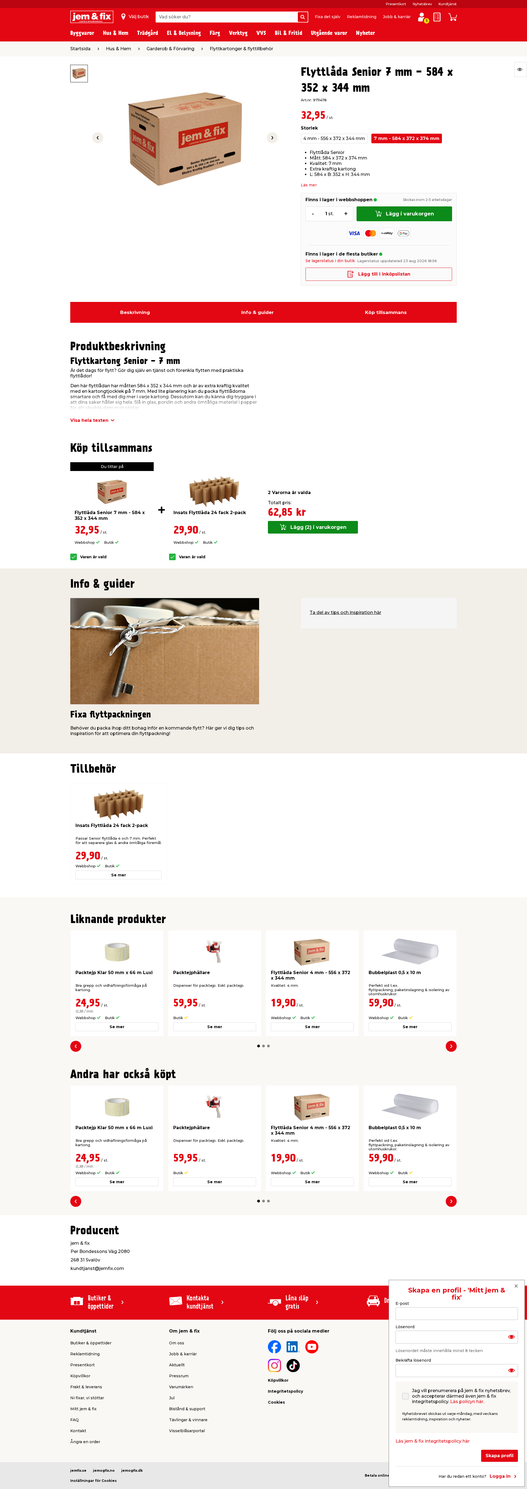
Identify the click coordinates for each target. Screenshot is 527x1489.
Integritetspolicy (285, 1391)
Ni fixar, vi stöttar (87, 1397)
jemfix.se (78, 1470)
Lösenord (405, 1326)
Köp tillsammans (386, 312)
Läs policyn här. (467, 1401)
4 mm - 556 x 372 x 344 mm (334, 138)
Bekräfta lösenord (413, 1360)
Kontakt (78, 1430)
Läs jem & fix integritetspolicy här (433, 1441)
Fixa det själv (327, 16)
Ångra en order (85, 1441)
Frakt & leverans (86, 1386)
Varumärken (181, 1386)
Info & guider (257, 312)
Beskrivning (135, 312)
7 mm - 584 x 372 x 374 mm (406, 138)
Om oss (176, 1343)
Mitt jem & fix (83, 1408)
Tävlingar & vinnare (188, 1419)
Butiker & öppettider (90, 1343)
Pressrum (179, 1375)
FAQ (74, 1419)
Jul (172, 1397)
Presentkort (396, 4)
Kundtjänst (448, 4)
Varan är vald (93, 557)
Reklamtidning (361, 16)
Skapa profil (500, 1455)
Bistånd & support (187, 1408)
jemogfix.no (104, 1470)
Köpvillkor (80, 1375)
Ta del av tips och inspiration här (345, 612)
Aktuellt (177, 1364)
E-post (402, 1303)
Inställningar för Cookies (93, 1480)
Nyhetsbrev (422, 4)
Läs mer (309, 185)
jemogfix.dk (132, 1470)
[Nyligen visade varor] (521, 69)
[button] (258, 1046)
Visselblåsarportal (187, 1430)
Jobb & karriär (397, 16)
